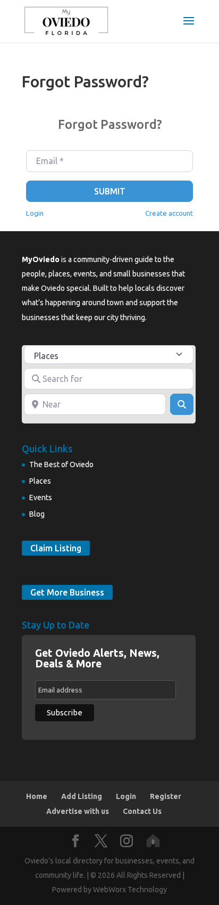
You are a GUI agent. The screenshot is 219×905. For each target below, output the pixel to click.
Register (165, 796)
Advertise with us (77, 811)
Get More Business (67, 592)
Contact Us (142, 811)
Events (40, 497)
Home (36, 796)
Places (40, 481)
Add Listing (81, 796)
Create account (169, 213)
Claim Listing (55, 548)
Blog (37, 514)
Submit (109, 191)
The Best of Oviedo (61, 464)
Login (35, 213)
